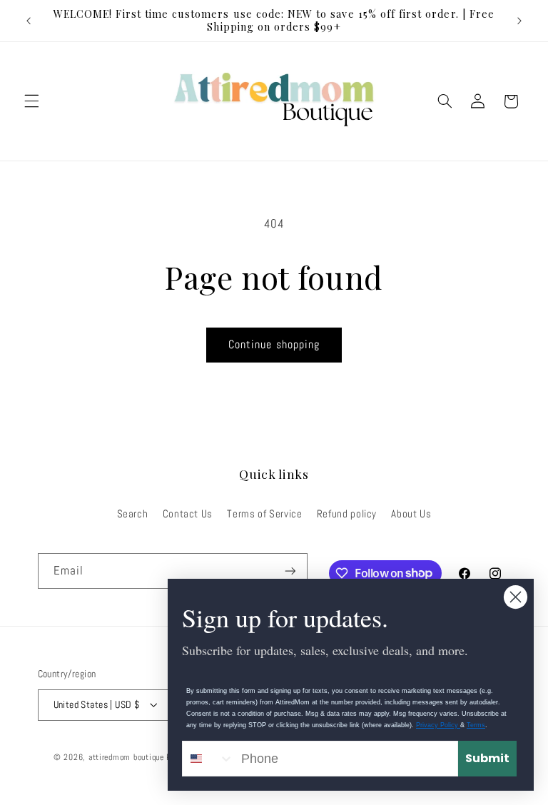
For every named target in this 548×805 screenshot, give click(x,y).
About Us (411, 513)
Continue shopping (274, 345)
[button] (31, 101)
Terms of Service (264, 513)
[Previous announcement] (28, 20)
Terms (476, 725)
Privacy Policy (438, 725)
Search (132, 513)
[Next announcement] (519, 20)
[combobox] (208, 758)
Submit (487, 758)
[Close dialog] (515, 596)
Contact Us (188, 513)
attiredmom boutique (127, 757)
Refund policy (347, 513)
